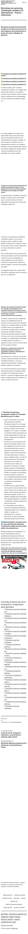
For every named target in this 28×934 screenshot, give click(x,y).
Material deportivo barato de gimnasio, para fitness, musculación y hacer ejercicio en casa (8, 2)
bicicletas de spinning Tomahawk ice (14, 78)
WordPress (15, 928)
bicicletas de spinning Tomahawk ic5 (14, 84)
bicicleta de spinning (16, 722)
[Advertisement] (14, 57)
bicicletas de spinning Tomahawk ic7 (14, 81)
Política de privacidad (7, 925)
